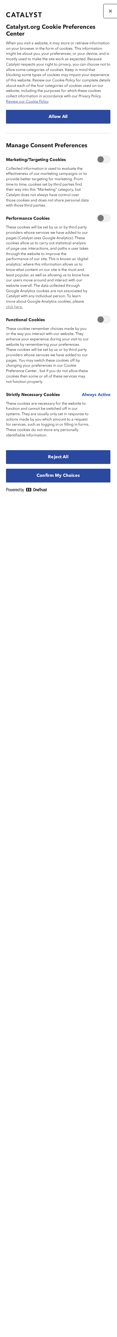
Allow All (58, 117)
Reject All (58, 457)
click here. (14, 307)
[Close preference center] (110, 11)
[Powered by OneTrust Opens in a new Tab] (29, 491)
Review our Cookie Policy (27, 102)
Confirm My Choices (58, 476)
